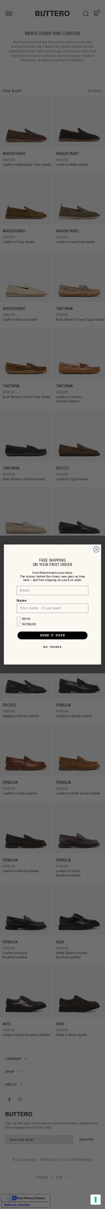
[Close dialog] (96, 549)
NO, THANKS (52, 647)
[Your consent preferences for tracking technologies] (95, 1199)
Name (22, 600)
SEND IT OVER (52, 635)
